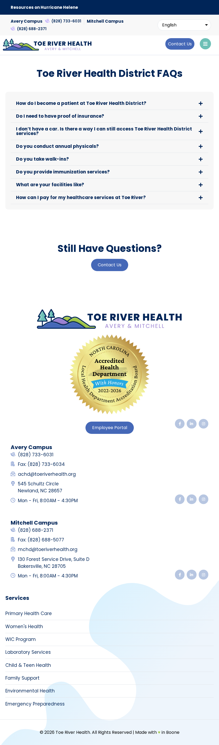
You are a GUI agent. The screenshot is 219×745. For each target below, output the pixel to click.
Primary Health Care (28, 613)
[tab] (109, 103)
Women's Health (24, 626)
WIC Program (20, 639)
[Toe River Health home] (109, 319)
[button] (179, 44)
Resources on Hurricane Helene (44, 7)
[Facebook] (180, 424)
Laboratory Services (28, 652)
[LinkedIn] (191, 424)
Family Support (22, 678)
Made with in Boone (157, 732)
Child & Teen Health (28, 665)
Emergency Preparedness (35, 704)
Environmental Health (30, 691)
